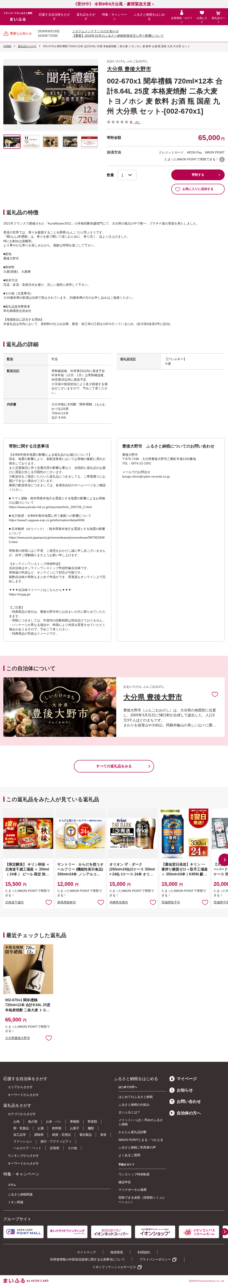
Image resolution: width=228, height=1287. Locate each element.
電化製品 (85, 1134)
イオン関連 (15, 1202)
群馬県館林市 (66, 902)
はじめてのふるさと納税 (135, 1097)
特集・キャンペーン (114, 17)
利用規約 (144, 1252)
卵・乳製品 (21, 1128)
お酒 (40, 1128)
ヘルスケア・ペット (27, 1148)
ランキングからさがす (23, 1155)
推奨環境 (116, 1252)
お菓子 (74, 1128)
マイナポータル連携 (132, 1189)
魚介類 (32, 1121)
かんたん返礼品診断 (132, 1132)
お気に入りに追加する (198, 189)
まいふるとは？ (129, 1112)
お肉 (16, 1121)
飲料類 (56, 1128)
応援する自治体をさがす (54, 17)
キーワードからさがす (23, 1095)
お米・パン (53, 1121)
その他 (72, 1148)
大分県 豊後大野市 (129, 69)
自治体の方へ (189, 1113)
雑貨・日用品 (61, 1134)
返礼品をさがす (86, 17)
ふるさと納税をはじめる (149, 17)
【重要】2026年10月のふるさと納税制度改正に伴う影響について (118, 35)
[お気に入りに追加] (215, 694)
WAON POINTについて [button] (222, 159)
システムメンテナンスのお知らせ (95, 31)
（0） (137, 122)
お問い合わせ (189, 1101)
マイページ (187, 1079)
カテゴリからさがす (22, 1114)
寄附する (198, 174)
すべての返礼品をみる (114, 766)
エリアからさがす (20, 1087)
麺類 (91, 1128)
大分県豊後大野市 (17, 1038)
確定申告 (124, 1182)
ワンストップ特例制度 (134, 1174)
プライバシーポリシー (155, 1259)
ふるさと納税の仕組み (134, 1104)
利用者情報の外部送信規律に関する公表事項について (87, 1259)
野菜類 (92, 1121)
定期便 (54, 1148)
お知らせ (185, 1090)
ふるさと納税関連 (20, 1194)
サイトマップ (86, 1252)
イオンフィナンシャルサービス (114, 1267)
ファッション (22, 1141)
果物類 (74, 1121)
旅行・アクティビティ (56, 1141)
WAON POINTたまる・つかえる (140, 1140)
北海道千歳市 (14, 902)
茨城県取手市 (170, 902)
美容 (103, 1134)
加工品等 (19, 1134)
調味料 (39, 1134)
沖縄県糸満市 (118, 902)
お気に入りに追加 (215, 694)
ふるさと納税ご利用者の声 (137, 1147)
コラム (12, 1184)
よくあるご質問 (129, 1155)
